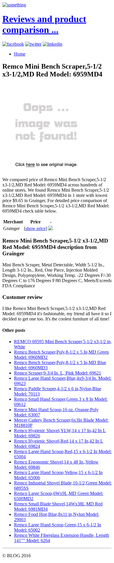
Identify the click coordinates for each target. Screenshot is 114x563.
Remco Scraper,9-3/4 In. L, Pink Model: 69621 (57, 372)
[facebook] (13, 44)
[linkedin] (52, 44)
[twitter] (33, 44)
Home (19, 53)
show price (35, 228)
